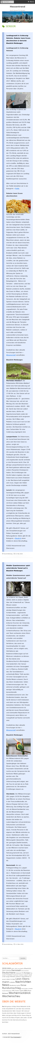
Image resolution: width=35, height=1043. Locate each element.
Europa (27, 973)
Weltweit (5, 993)
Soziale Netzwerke (6, 990)
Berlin (22, 968)
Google (8, 976)
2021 (12, 968)
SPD (13, 990)
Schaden (30, 988)
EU (23, 973)
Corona (8, 970)
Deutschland (8, 973)
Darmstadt (16, 970)
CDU (3, 970)
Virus (29, 990)
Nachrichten (23, 981)
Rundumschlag (11, 988)
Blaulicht (18, 538)
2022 (16, 968)
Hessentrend (17, 6)
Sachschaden (24, 988)
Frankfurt (9, 975)
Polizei (23, 985)
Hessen (12, 976)
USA (25, 990)
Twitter (17, 990)
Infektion (18, 976)
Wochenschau (11, 996)
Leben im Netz (10, 979)
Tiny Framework (15, 1037)
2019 (4, 968)
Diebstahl (18, 973)
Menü (32, 2)
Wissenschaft (11, 355)
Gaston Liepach (23, 975)
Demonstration (25, 970)
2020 (9, 968)
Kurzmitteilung (8, 553)
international (25, 976)
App (19, 968)
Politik (17, 188)
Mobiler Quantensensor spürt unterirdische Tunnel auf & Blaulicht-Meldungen (18, 568)
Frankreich (16, 975)
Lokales (12, 982)
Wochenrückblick (20, 992)
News (5, 984)
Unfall (21, 990)
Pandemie (13, 985)
